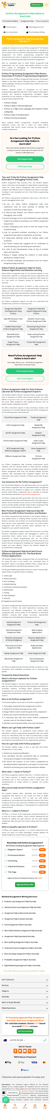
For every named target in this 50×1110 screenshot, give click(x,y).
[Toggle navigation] (46, 5)
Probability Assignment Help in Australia (20, 960)
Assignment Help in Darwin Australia (18, 919)
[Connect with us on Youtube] (24, 1050)
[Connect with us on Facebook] (15, 1050)
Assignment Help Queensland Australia (19, 936)
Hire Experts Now (25, 159)
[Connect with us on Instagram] (29, 1050)
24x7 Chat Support (25, 379)
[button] (25, 979)
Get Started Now (25, 1031)
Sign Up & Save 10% (25, 885)
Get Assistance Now (25, 371)
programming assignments (30, 494)
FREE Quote (36, 5)
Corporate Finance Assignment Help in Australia (23, 948)
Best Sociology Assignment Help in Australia (21, 954)
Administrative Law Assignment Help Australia (22, 907)
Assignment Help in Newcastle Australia (20, 913)
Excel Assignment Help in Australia (17, 925)
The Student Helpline (10, 21)
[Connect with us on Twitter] (20, 1050)
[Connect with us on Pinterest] (34, 1050)
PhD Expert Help (25, 166)
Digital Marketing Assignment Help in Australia (22, 966)
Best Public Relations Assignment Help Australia (23, 931)
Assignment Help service (16, 399)
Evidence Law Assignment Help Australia (20, 902)
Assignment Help (27, 21)
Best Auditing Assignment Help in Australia (21, 942)
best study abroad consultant (15, 1095)
